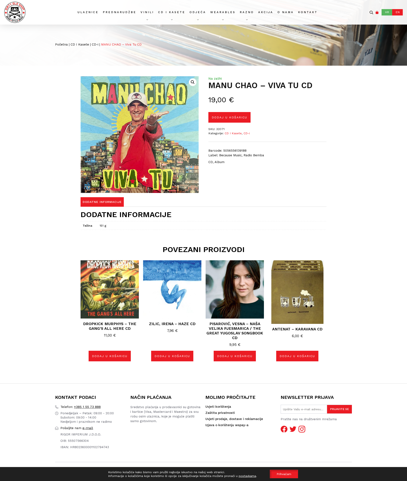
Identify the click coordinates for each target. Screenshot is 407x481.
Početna (61, 44)
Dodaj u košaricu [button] (109, 356)
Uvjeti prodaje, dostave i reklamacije (234, 419)
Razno (247, 12)
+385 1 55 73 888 (80, 407)
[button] (193, 82)
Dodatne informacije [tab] (102, 202)
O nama (285, 12)
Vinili (147, 12)
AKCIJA (265, 12)
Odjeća (198, 12)
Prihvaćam (284, 474)
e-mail (76, 428)
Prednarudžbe (119, 12)
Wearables (223, 12)
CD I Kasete (171, 12)
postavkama (247, 476)
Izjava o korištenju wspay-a (226, 425)
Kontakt (308, 12)
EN (398, 12)
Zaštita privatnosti (220, 413)
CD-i (95, 44)
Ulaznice (88, 12)
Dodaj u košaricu (229, 117)
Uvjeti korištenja (218, 407)
